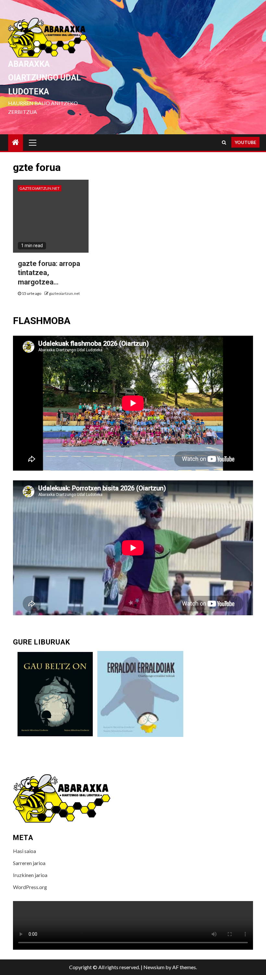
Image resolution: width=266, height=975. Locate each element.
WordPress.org (30, 887)
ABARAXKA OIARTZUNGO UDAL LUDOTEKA (44, 77)
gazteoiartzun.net (39, 188)
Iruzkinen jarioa (30, 875)
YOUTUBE (245, 142)
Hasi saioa (24, 851)
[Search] (224, 142)
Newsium (153, 967)
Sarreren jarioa (29, 863)
